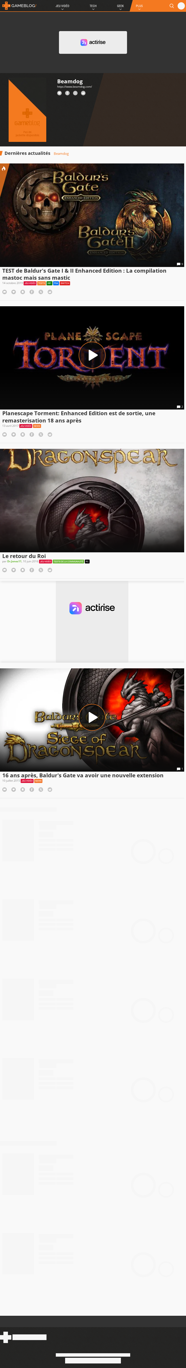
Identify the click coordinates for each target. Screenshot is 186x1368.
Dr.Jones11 (14, 561)
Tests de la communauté (68, 561)
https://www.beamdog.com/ (74, 87)
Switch (65, 283)
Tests (41, 283)
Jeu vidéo (30, 283)
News (37, 426)
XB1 (49, 283)
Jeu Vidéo (62, 6)
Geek (120, 6)
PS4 (56, 283)
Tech (93, 6)
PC (87, 561)
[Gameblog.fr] (18, 5)
